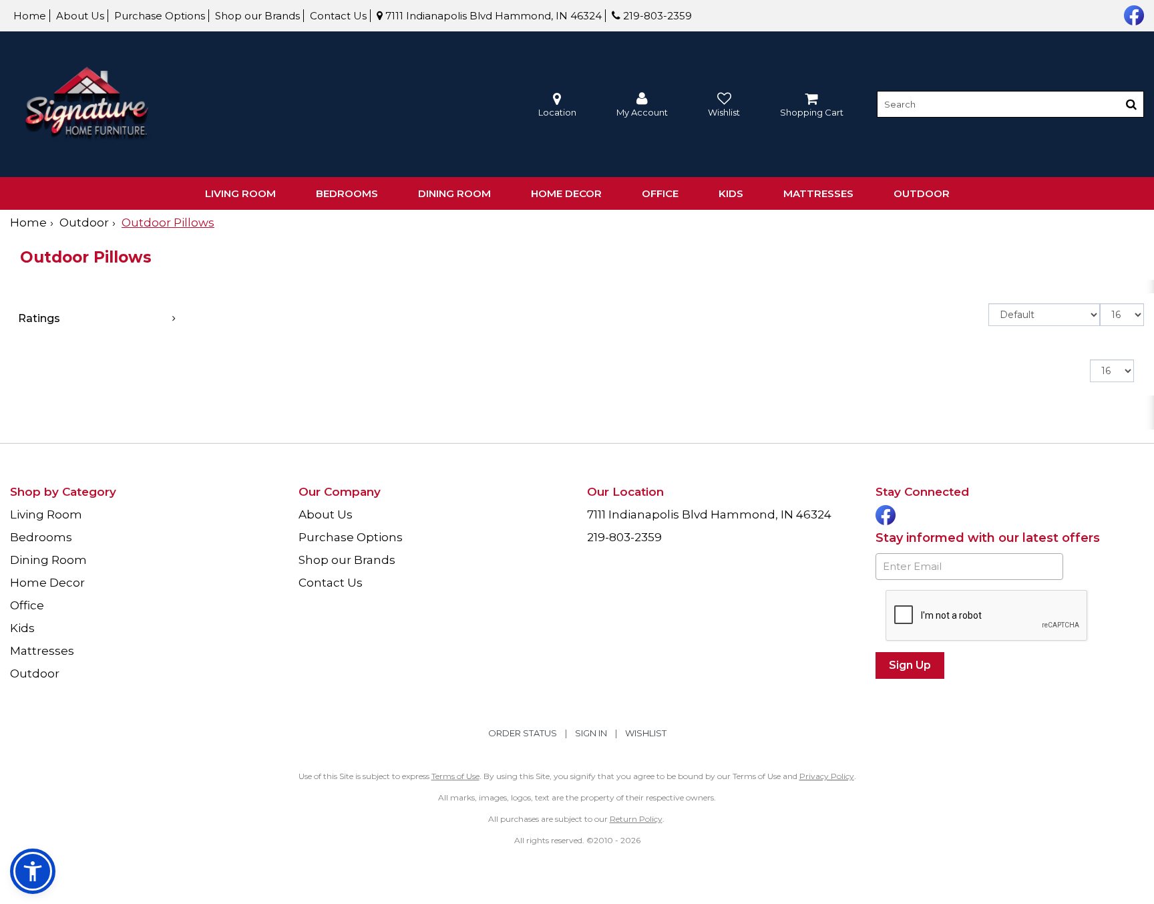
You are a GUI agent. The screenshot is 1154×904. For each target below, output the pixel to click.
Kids (731, 193)
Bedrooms (347, 193)
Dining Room (454, 193)
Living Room (240, 193)
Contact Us (338, 15)
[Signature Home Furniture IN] (87, 104)
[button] (642, 105)
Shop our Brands (257, 15)
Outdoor (922, 193)
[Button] (1131, 104)
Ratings (39, 318)
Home (29, 15)
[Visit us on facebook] (1132, 14)
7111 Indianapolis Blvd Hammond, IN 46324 (492, 15)
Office (660, 193)
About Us (80, 15)
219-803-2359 (656, 15)
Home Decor (566, 193)
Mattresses (818, 193)
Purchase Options (159, 15)
